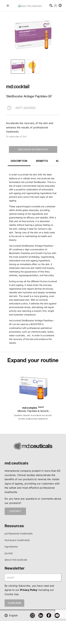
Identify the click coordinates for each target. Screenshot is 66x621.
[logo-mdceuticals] (30, 5)
